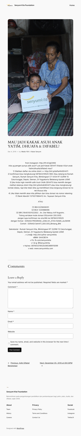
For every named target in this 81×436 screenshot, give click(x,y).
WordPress (20, 428)
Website (11, 332)
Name (11, 311)
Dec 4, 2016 (12, 151)
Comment (13, 287)
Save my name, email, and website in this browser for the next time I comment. (39, 343)
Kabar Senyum (36, 151)
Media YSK (25, 151)
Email (11, 322)
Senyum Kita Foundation (24, 5)
